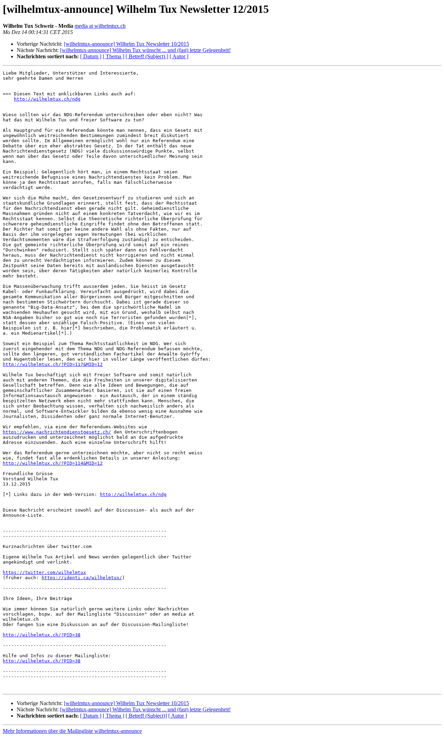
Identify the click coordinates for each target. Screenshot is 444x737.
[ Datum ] (90, 56)
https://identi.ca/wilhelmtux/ (82, 577)
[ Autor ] (179, 56)
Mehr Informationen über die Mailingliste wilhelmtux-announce (72, 731)
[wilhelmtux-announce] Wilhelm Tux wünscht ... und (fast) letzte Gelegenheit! (145, 50)
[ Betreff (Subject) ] (147, 56)
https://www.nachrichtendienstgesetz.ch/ (57, 432)
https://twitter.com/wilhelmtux (44, 572)
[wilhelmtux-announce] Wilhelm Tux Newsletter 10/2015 (126, 44)
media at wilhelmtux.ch (100, 26)
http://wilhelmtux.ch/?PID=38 (41, 634)
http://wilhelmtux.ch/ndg (47, 99)
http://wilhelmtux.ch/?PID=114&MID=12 (53, 463)
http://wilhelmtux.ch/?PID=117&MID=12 (53, 364)
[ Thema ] (113, 56)
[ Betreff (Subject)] (146, 716)
